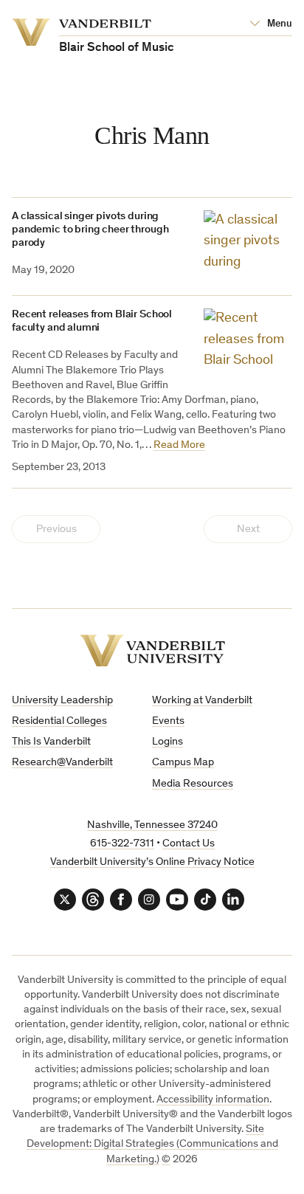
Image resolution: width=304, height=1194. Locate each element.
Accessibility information (212, 1099)
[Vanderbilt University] (152, 650)
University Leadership (62, 700)
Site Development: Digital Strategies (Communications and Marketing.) (152, 1144)
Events (168, 721)
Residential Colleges (59, 721)
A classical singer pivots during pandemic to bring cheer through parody (90, 230)
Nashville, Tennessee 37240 (152, 825)
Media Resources (192, 784)
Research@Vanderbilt (62, 762)
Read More (179, 445)
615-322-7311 (122, 843)
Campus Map (183, 762)
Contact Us (188, 843)
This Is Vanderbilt (51, 742)
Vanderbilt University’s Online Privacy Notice (152, 862)
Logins (167, 742)
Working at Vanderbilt (202, 700)
